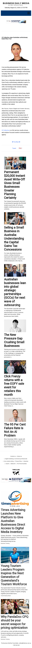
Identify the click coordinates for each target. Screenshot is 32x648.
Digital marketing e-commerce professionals (16, 458)
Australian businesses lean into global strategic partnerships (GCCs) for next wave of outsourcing (15, 292)
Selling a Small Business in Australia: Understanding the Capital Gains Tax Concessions (14, 238)
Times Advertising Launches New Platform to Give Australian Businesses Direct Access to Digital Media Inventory (13, 521)
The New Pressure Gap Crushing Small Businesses (14, 340)
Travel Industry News (6, 595)
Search (7, 463)
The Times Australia (22, 463)
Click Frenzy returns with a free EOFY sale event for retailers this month (14, 385)
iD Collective (5, 130)
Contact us (13, 456)
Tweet (14, 148)
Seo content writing (9, 461)
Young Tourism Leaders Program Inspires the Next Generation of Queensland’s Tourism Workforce (14, 575)
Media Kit (13, 463)
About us (19, 456)
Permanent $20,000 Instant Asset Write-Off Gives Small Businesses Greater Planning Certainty (14, 185)
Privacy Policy (18, 461)
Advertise (25, 461)
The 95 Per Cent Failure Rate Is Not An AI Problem (15, 430)
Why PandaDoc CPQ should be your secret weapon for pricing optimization (14, 622)
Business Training (5, 543)
